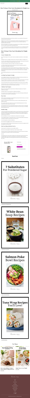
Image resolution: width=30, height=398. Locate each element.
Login (26, 3)
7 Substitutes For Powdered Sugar (6, 204)
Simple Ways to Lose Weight (21, 368)
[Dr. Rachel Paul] (2, 3)
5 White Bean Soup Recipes (5, 249)
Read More (2, 370)
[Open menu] (28, 3)
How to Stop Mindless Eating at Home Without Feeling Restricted (7, 369)
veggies (8, 121)
